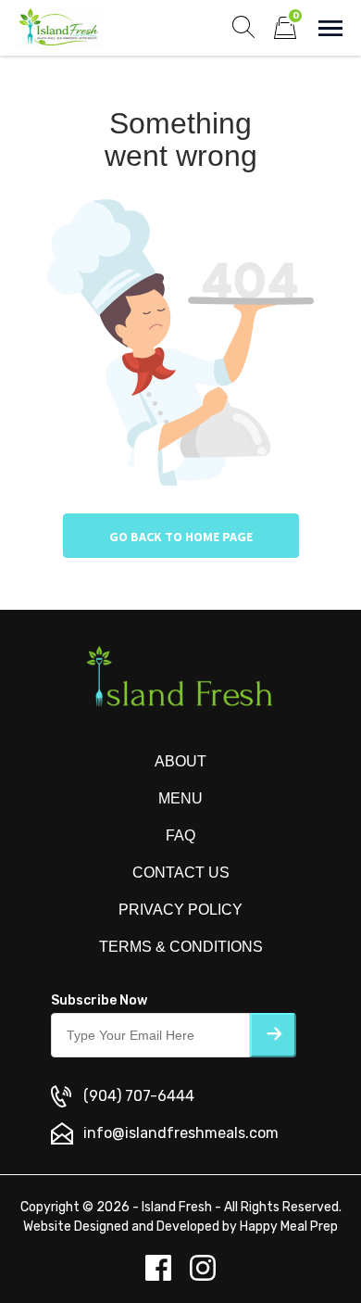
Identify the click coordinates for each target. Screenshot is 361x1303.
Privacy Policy (180, 909)
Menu (180, 798)
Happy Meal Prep (289, 1226)
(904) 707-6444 (138, 1096)
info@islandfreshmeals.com (181, 1133)
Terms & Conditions (181, 947)
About (180, 761)
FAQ (180, 835)
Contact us (181, 872)
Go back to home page (181, 536)
